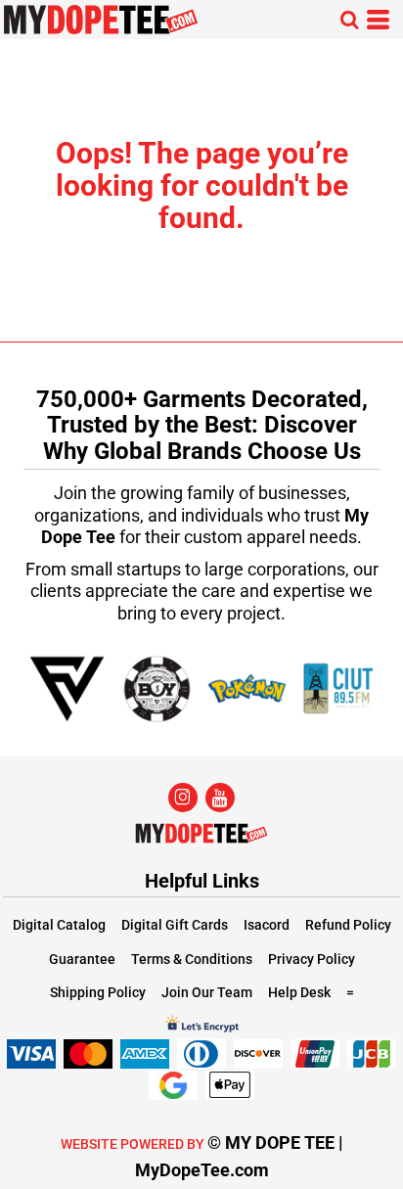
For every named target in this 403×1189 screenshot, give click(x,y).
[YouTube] (220, 797)
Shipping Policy (98, 992)
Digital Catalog (59, 925)
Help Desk (299, 992)
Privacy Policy (311, 959)
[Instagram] (183, 797)
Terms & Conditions (191, 959)
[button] (349, 19)
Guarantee (82, 959)
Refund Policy (348, 925)
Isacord (267, 925)
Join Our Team (206, 992)
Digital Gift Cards (174, 925)
